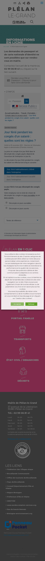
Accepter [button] (17, 304)
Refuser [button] (31, 304)
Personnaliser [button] (22, 309)
